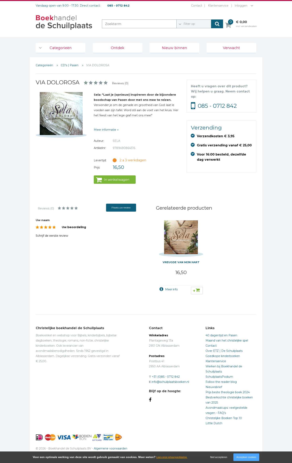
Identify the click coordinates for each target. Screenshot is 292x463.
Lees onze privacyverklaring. (171, 457)
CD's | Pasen (70, 65)
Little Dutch (214, 423)
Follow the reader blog (221, 382)
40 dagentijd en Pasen (221, 335)
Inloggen (241, 5)
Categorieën (61, 48)
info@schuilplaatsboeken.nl (170, 382)
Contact (196, 5)
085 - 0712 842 (217, 105)
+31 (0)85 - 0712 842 (166, 376)
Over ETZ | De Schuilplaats (224, 351)
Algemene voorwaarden (110, 448)
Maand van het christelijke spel (227, 340)
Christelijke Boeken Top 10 (224, 418)
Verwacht (231, 48)
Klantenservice (218, 5)
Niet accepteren (218, 457)
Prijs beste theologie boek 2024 (228, 392)
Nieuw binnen (174, 48)
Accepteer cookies (246, 457)
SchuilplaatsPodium (219, 376)
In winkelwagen (116, 180)
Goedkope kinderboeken (223, 356)
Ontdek (117, 48)
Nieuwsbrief (214, 387)
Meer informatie (105, 129)
